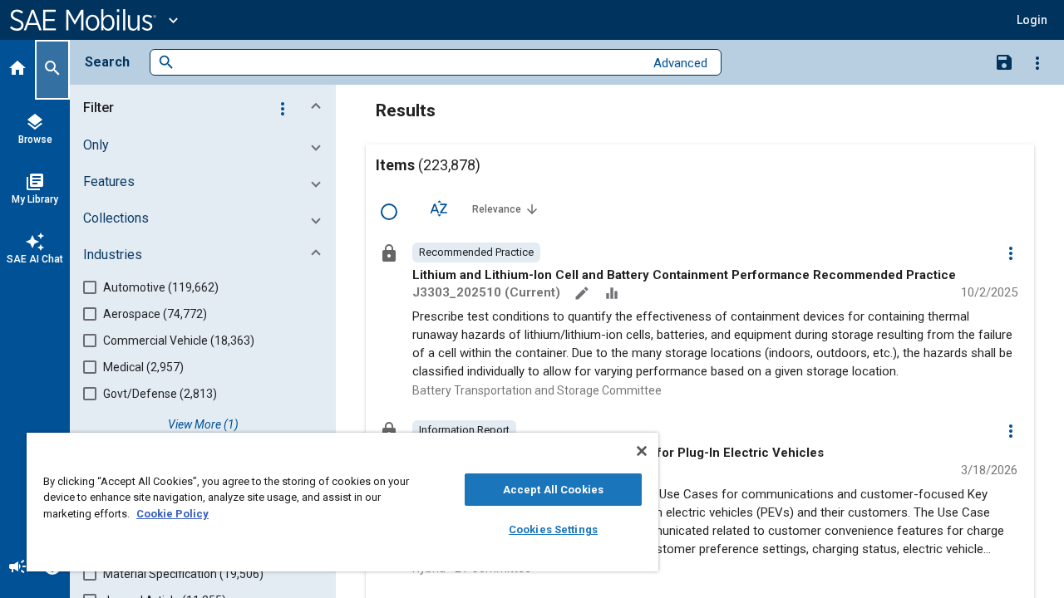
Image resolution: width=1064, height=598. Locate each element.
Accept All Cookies (553, 489)
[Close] (642, 451)
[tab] (17, 70)
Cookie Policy (172, 513)
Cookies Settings (553, 529)
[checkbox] (389, 211)
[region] (342, 502)
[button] (206, 108)
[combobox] (409, 63)
